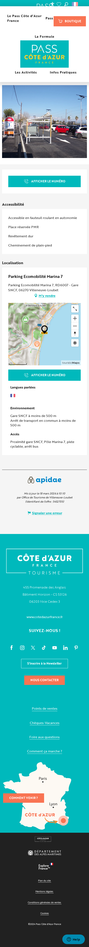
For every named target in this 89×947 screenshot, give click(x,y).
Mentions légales (44, 891)
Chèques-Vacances (44, 723)
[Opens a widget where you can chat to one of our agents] (73, 940)
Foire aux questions (44, 737)
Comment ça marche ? (44, 751)
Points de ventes (44, 708)
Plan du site (44, 880)
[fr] (75, 4)
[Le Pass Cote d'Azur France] (44, 54)
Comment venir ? (23, 798)
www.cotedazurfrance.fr (44, 616)
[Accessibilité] (52, 4)
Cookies (44, 913)
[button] (66, 4)
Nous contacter (44, 680)
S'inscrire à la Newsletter (44, 663)
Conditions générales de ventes (44, 902)
